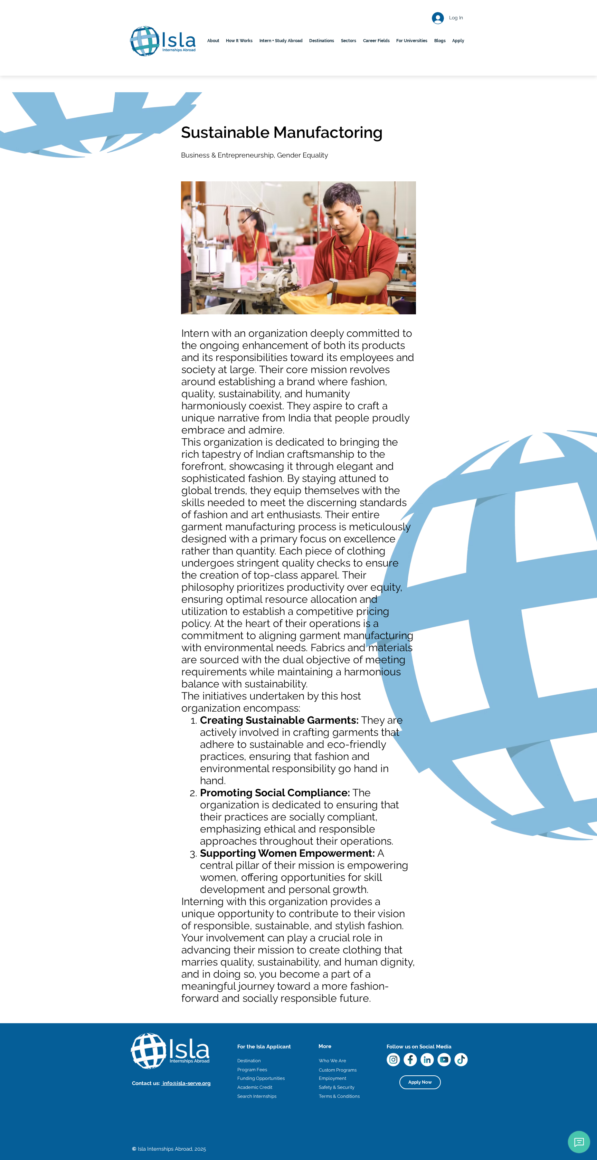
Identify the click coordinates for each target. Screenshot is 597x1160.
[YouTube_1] (444, 1059)
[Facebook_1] (410, 1059)
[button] (322, 41)
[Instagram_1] (393, 1059)
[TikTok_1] (461, 1059)
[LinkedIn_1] (427, 1059)
